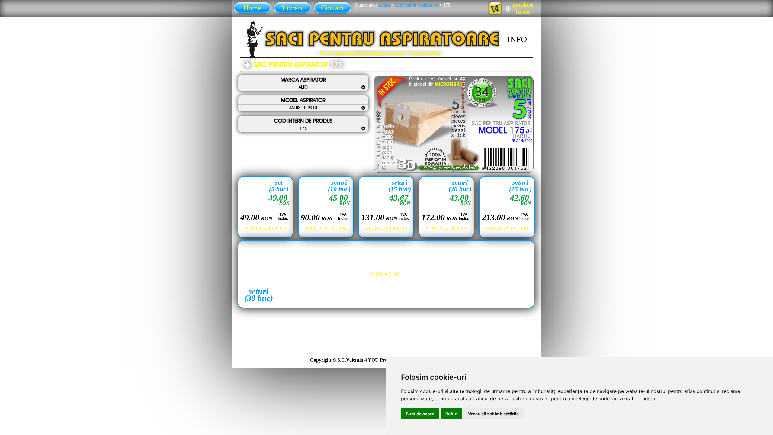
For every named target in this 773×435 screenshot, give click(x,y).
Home (252, 8)
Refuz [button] (451, 413)
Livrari (292, 8)
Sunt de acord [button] (420, 413)
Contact (332, 8)
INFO (517, 39)
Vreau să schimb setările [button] (493, 413)
